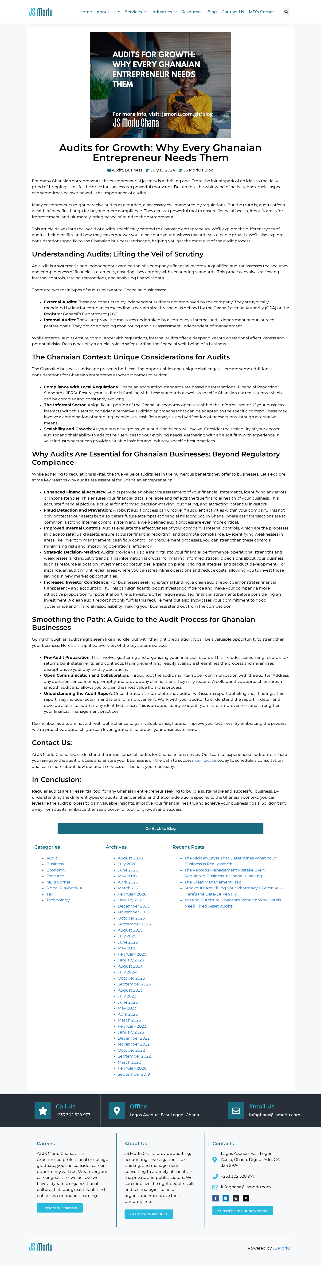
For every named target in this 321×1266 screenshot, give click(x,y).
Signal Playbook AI (64, 888)
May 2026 (127, 876)
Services (133, 11)
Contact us (206, 760)
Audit (117, 170)
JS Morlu (281, 1248)
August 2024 (130, 966)
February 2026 (132, 894)
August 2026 (130, 858)
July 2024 (127, 972)
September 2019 (134, 1074)
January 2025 (131, 960)
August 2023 (130, 990)
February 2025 (132, 954)
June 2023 (128, 1002)
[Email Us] (236, 1110)
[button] (286, 11)
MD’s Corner (261, 11)
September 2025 (134, 924)
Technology (58, 900)
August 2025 (130, 930)
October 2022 (131, 1050)
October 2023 (131, 978)
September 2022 (134, 1056)
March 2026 (129, 888)
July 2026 (127, 864)
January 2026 (131, 900)
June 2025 (128, 942)
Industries (161, 11)
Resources (192, 11)
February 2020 (132, 1068)
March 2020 (129, 1062)
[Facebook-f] (215, 1198)
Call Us (65, 1106)
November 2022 (134, 1044)
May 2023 (127, 1008)
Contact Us (233, 11)
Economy (55, 870)
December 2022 (134, 1038)
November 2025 (134, 912)
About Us (106, 11)
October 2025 (131, 918)
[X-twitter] (246, 1198)
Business (133, 170)
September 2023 (134, 984)
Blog (212, 11)
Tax (49, 894)
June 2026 (128, 870)
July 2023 (127, 996)
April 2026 (128, 882)
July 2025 (127, 936)
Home (85, 11)
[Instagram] (236, 1198)
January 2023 (131, 1032)
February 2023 (132, 1026)
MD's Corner (58, 882)
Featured (55, 876)
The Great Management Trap (213, 882)
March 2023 (129, 1020)
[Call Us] (43, 1110)
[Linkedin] (226, 1198)
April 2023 (128, 1014)
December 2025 (134, 906)
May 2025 (127, 948)
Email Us (261, 1106)
